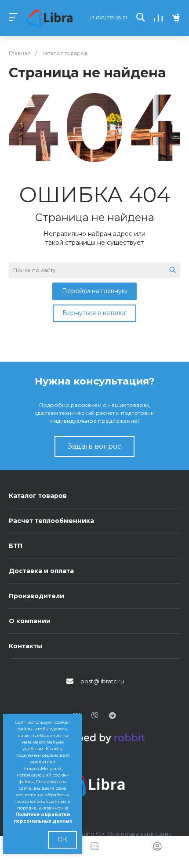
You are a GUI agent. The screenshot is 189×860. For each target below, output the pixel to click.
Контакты (25, 646)
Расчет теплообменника (51, 521)
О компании (30, 621)
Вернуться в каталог (94, 313)
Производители (36, 596)
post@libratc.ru (102, 681)
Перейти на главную (94, 291)
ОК (62, 839)
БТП (15, 546)
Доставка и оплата (41, 571)
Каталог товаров (38, 496)
